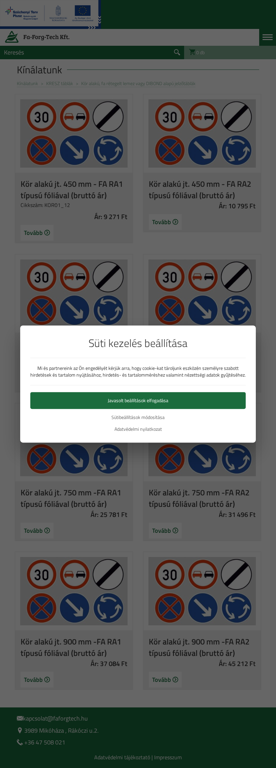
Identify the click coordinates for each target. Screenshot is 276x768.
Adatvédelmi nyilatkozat (138, 429)
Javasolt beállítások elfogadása (138, 400)
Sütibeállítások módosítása (138, 417)
